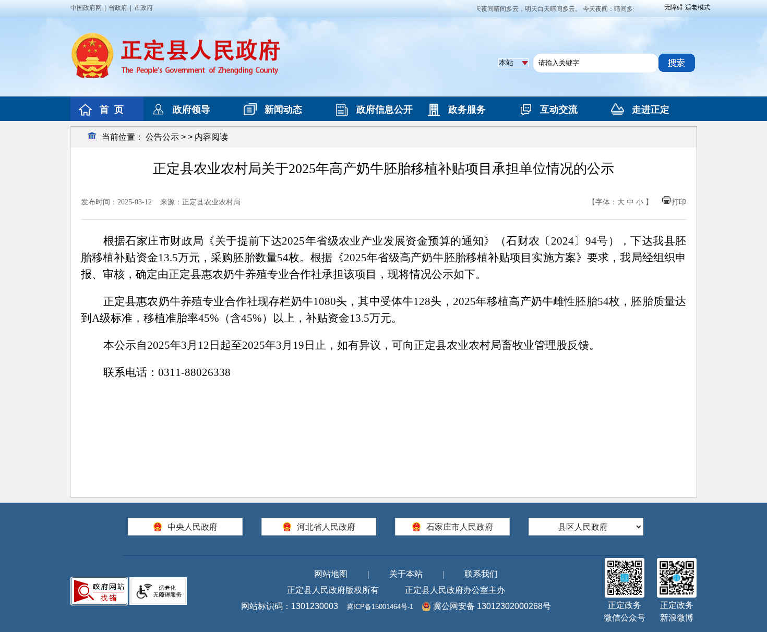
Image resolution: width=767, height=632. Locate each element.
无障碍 (673, 7)
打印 (679, 202)
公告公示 (162, 136)
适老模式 (697, 7)
